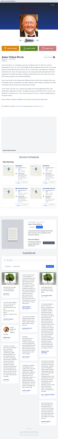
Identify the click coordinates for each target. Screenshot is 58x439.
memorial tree (18, 106)
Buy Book (39, 227)
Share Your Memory (48, 242)
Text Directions (18, 182)
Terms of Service (33, 432)
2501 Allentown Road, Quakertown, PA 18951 (22, 178)
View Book (31, 227)
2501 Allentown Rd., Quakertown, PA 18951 (50, 200)
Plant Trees (25, 182)
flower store (40, 106)
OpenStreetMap (30, 435)
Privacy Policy (25, 432)
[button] (8, 169)
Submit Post (50, 266)
